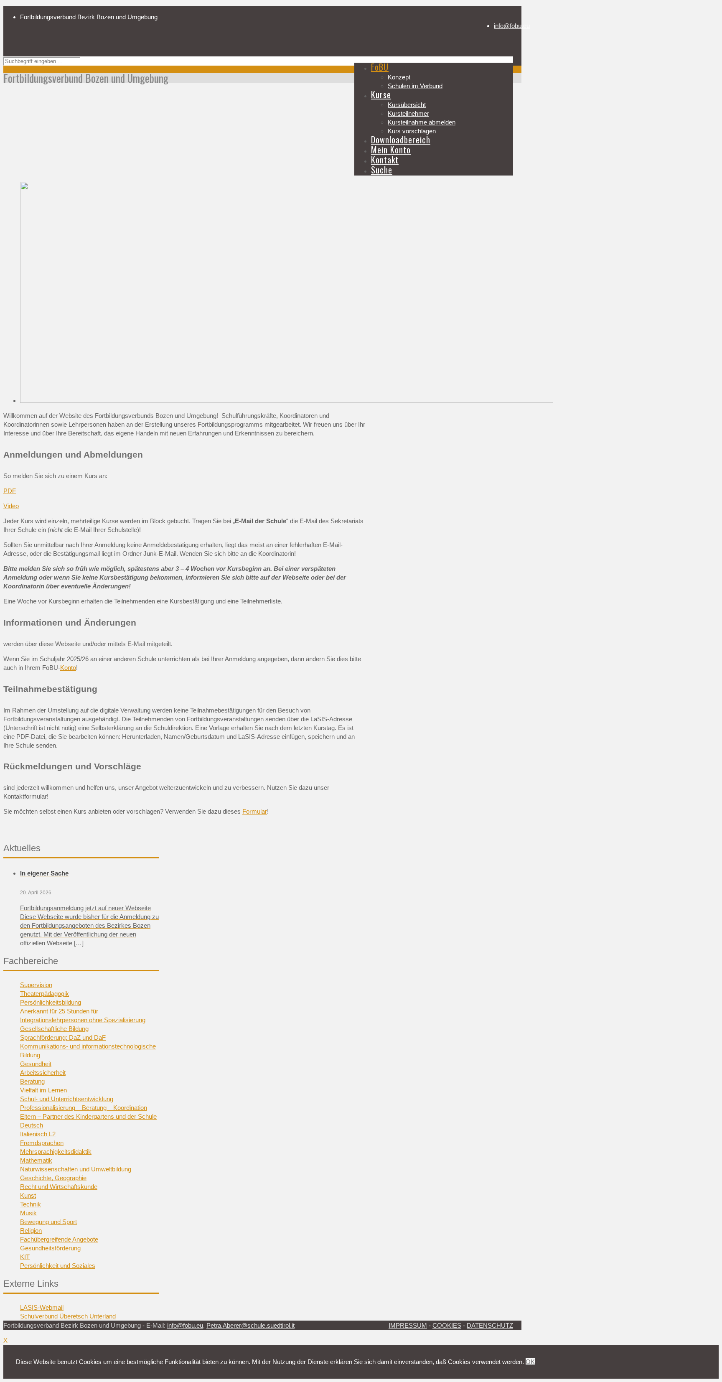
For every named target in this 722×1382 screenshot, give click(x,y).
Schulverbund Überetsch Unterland (68, 1316)
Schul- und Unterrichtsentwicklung (66, 1098)
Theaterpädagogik (44, 993)
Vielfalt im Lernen (43, 1090)
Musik (28, 1213)
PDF (9, 490)
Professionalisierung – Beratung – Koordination (83, 1107)
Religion (31, 1230)
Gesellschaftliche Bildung (54, 1028)
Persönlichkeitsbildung (50, 1002)
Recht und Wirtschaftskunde (58, 1186)
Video (11, 505)
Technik (30, 1204)
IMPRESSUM (408, 1325)
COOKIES (446, 1325)
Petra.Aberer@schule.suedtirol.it (250, 1325)
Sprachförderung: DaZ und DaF (63, 1037)
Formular (254, 811)
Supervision (36, 984)
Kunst (28, 1195)
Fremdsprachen (42, 1142)
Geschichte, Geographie (53, 1177)
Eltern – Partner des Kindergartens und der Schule (88, 1116)
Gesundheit (35, 1063)
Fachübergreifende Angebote (59, 1239)
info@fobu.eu (512, 25)
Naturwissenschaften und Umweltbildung (75, 1169)
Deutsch (31, 1125)
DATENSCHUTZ (490, 1325)
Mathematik (36, 1160)
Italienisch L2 (38, 1134)
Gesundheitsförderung (50, 1248)
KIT (25, 1256)
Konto (68, 667)
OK (530, 1361)
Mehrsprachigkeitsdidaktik (56, 1151)
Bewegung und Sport (48, 1221)
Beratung (32, 1081)
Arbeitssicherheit (43, 1072)
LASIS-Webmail (42, 1307)
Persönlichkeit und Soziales (57, 1265)
